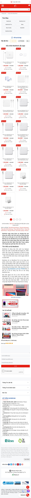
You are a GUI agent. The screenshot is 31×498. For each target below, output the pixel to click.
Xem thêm (27, 459)
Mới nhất (14, 41)
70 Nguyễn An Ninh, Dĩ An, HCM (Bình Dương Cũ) (15, 433)
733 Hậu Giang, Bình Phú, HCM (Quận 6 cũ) (15, 408)
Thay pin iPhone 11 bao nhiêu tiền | (13, 450)
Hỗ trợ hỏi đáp (17, 37)
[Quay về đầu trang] (28, 487)
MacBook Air (22, 21)
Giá (27, 41)
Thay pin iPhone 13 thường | (7, 447)
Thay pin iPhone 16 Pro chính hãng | (8, 449)
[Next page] (20, 219)
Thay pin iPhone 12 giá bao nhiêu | (18, 452)
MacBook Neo (8, 31)
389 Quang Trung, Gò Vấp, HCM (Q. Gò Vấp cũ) (15, 422)
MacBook (8, 21)
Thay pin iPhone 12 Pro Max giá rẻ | (19, 453)
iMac (22, 24)
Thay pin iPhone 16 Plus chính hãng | (20, 447)
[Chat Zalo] (23, 491)
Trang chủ (4, 13)
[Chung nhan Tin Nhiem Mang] (25, 483)
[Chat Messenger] (28, 491)
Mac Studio (8, 27)
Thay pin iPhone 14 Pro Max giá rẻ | (19, 455)
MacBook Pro (9, 24)
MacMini (22, 27)
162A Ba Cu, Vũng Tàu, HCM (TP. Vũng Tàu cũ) (15, 435)
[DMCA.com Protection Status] (17, 483)
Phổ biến (22, 41)
